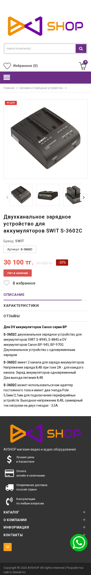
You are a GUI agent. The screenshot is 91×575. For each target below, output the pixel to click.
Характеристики (21, 306)
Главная (11, 88)
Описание (14, 295)
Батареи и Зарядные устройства (43, 88)
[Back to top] (86, 566)
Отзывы (12, 316)
